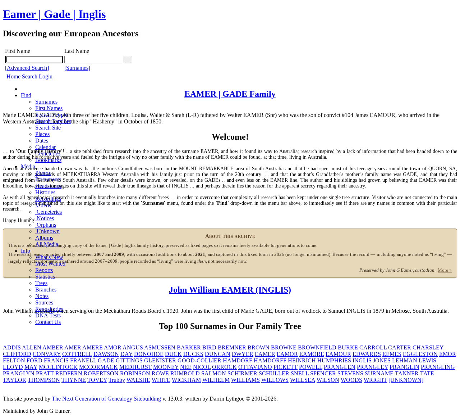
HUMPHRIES (334, 360)
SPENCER (323, 373)
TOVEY (97, 380)
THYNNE (73, 380)
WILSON (328, 380)
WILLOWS (275, 380)
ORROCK (224, 367)
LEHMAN (404, 360)
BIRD (209, 347)
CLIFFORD (17, 354)
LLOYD (13, 367)
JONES (382, 360)
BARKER (189, 347)
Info (25, 251)
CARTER (399, 347)
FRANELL (83, 360)
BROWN (259, 347)
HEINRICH (302, 360)
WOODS (351, 380)
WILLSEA (302, 380)
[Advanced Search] (27, 68)
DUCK (173, 354)
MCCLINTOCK (58, 367)
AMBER (52, 347)
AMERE (92, 347)
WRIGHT (375, 380)
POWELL (310, 367)
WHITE (161, 380)
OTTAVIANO (255, 367)
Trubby (117, 380)
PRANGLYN (18, 373)
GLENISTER (160, 360)
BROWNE (283, 347)
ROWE (160, 373)
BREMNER (232, 347)
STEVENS (350, 373)
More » (445, 270)
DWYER (242, 354)
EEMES (391, 354)
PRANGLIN (404, 367)
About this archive (230, 236)
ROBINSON (135, 373)
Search (29, 76)
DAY (126, 354)
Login (45, 76)
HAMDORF (237, 360)
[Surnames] (77, 68)
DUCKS (193, 354)
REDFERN (68, 373)
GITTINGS (129, 360)
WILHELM (216, 380)
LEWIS (427, 360)
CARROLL (373, 347)
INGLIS (362, 360)
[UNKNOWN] (405, 380)
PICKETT (285, 367)
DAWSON (106, 354)
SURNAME (379, 373)
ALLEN (31, 347)
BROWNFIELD (317, 347)
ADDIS (12, 347)
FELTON (14, 360)
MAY (30, 367)
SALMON (213, 373)
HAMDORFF (270, 360)
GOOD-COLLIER (199, 360)
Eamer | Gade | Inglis (54, 14)
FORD (34, 360)
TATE (427, 373)
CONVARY (47, 354)
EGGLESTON (420, 354)
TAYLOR (14, 380)
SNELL (300, 373)
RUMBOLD (185, 373)
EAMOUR (338, 354)
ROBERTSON (101, 373)
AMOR (112, 347)
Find (26, 95)
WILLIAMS (245, 380)
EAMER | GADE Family (230, 94)
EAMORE (311, 354)
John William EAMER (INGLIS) (230, 289)
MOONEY (166, 367)
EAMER (265, 354)
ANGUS (133, 347)
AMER (72, 347)
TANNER (407, 373)
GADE (106, 360)
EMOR (447, 354)
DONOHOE (149, 354)
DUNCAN (217, 354)
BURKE (348, 347)
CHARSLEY (428, 347)
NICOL (202, 367)
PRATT (45, 373)
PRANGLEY (372, 367)
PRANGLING (438, 367)
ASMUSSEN (159, 347)
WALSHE (138, 380)
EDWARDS (367, 354)
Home (13, 76)
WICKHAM (186, 380)
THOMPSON (44, 380)
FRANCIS (56, 360)
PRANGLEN (339, 367)
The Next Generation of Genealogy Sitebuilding (106, 399)
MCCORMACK (98, 367)
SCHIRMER (242, 373)
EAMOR (287, 354)
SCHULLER (274, 373)
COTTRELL (77, 354)
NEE (186, 367)
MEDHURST (135, 367)
